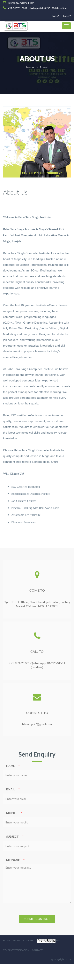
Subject (12, 836)
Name (10, 765)
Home (30, 67)
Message (13, 860)
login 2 (67, 15)
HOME (6, 940)
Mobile (11, 813)
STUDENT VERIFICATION (16, 950)
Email (10, 789)
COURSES (28, 940)
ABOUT (17, 940)
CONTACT (37, 950)
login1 (55, 15)
